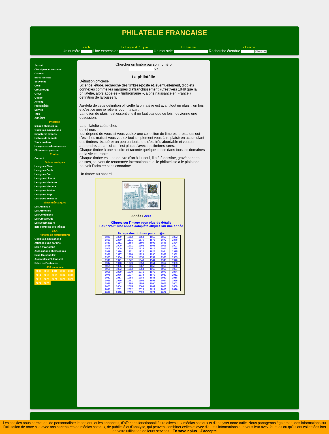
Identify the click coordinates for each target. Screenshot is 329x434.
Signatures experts (45, 134)
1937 (152, 257)
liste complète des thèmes (49, 226)
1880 (107, 242)
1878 (174, 239)
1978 (141, 274)
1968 (107, 271)
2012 (62, 271)
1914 (130, 248)
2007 (152, 286)
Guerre (38, 97)
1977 (130, 274)
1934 (119, 257)
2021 (54, 279)
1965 (152, 269)
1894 (174, 242)
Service (38, 109)
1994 (163, 280)
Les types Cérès (43, 170)
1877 (163, 239)
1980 (163, 274)
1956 (130, 266)
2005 (130, 286)
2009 (38, 271)
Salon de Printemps (46, 263)
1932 (174, 254)
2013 (70, 271)
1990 (119, 280)
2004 (119, 286)
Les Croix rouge (43, 218)
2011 (54, 271)
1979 (152, 274)
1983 (119, 277)
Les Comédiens (43, 214)
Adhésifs (39, 118)
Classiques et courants (48, 69)
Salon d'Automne (44, 247)
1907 (174, 245)
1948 (119, 263)
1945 (163, 260)
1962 (119, 269)
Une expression (106, 51)
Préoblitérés (41, 105)
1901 (130, 245)
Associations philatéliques (50, 251)
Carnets (39, 73)
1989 (107, 280)
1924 (163, 251)
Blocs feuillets (42, 77)
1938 (163, 257)
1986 (152, 277)
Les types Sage (43, 194)
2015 (46, 275)
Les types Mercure (45, 186)
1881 (119, 242)
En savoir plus (185, 431)
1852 (130, 236)
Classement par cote (46, 150)
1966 (163, 269)
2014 (38, 275)
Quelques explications (47, 130)
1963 (130, 269)
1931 (163, 254)
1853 (141, 236)
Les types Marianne (45, 182)
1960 (174, 266)
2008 (163, 286)
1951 (152, 263)
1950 (141, 263)
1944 (152, 260)
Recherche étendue (225, 51)
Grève (37, 93)
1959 (163, 266)
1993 (152, 280)
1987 (163, 277)
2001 (163, 283)
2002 (174, 283)
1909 (119, 248)
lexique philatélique (46, 126)
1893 (163, 242)
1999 (141, 283)
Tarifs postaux (42, 142)
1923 (152, 251)
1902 (141, 245)
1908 (107, 248)
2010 (46, 271)
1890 (141, 242)
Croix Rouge (41, 89)
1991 (130, 280)
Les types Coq (42, 174)
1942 (130, 260)
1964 (141, 269)
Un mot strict (164, 51)
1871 (130, 239)
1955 (119, 266)
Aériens (38, 101)
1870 (119, 239)
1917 (163, 248)
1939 (174, 257)
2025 (46, 283)
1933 (107, 257)
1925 (174, 251)
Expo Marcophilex (45, 255)
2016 (54, 275)
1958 (152, 266)
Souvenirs (40, 81)
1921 (130, 251)
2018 (70, 275)
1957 (141, 266)
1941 (119, 260)
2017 (62, 275)
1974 (174, 271)
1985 (141, 277)
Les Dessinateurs (44, 222)
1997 (119, 283)
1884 (130, 242)
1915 (141, 248)
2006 (141, 286)
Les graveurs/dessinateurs (50, 146)
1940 (107, 260)
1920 (119, 251)
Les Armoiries (42, 210)
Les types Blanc (43, 166)
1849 (107, 236)
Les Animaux (42, 206)
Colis (37, 85)
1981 (174, 274)
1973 (163, 271)
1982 (107, 277)
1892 (152, 242)
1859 (152, 236)
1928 (130, 254)
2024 (38, 283)
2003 (107, 286)
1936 (141, 257)
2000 (152, 283)
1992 (141, 280)
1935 (130, 257)
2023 (70, 279)
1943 (141, 260)
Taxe (37, 113)
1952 (163, 263)
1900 (119, 245)
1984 (130, 277)
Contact (39, 158)
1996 (107, 283)
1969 (119, 271)
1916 (152, 248)
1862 (174, 236)
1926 (107, 254)
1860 (163, 236)
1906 (163, 245)
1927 (119, 254)
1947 (107, 263)
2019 (38, 279)
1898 (107, 245)
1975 (107, 274)
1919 (107, 251)
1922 (141, 251)
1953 (174, 263)
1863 (107, 239)
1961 (107, 269)
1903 (152, 245)
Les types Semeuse (45, 198)
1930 (152, 254)
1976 (119, 274)
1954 (107, 266)
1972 (152, 271)
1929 (141, 254)
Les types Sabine (44, 190)
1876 (152, 239)
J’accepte (208, 431)
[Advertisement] (164, 13)
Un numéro (72, 51)
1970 (130, 271)
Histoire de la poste (45, 138)
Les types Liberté (44, 178)
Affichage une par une (47, 243)
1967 (174, 269)
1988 (174, 277)
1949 (130, 263)
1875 (141, 239)
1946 (174, 260)
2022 (62, 279)
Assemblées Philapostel (48, 259)
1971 (141, 271)
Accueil (38, 65)
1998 (130, 283)
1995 (174, 280)
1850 (119, 236)
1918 (174, 248)
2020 (46, 279)
